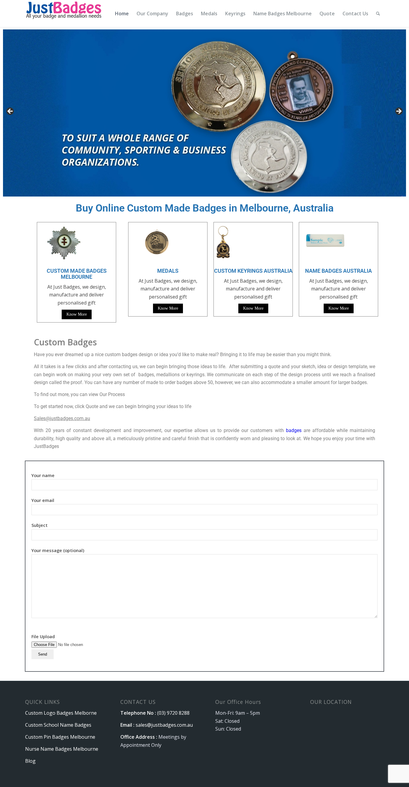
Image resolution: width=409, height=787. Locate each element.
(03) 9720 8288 (173, 713)
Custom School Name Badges (58, 725)
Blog (30, 761)
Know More (76, 314)
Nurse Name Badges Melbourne (61, 749)
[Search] (378, 13)
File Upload (43, 636)
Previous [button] (10, 111)
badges (294, 430)
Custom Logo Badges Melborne (61, 713)
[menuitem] (122, 13)
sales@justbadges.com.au (164, 725)
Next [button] (398, 111)
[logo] (64, 13)
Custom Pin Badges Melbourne (60, 737)
